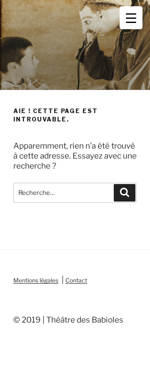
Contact (76, 280)
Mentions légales (35, 280)
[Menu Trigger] (131, 17)
